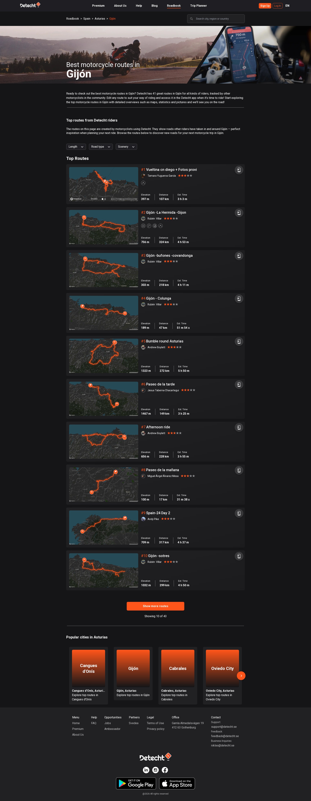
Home (76, 723)
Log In (277, 5)
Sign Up (265, 5)
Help (139, 5)
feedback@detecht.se (225, 736)
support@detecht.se (224, 726)
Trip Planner (198, 5)
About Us (120, 5)
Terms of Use (155, 723)
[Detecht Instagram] (155, 771)
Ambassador (112, 729)
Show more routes (155, 606)
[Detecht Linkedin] (146, 771)
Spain (86, 18)
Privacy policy (155, 729)
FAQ (93, 723)
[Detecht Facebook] (165, 771)
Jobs (107, 723)
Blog (155, 5)
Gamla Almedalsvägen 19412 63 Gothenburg (188, 725)
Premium (98, 5)
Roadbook (174, 5)
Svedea (133, 723)
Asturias (100, 18)
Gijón (112, 18)
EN (287, 5)
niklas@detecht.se (222, 745)
